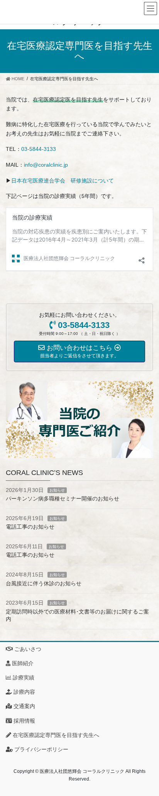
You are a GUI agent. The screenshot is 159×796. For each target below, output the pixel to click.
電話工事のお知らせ (30, 527)
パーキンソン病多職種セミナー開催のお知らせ (62, 498)
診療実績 (22, 677)
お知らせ (57, 490)
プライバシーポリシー (40, 749)
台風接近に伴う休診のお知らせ (43, 583)
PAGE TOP (147, 765)
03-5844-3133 (38, 149)
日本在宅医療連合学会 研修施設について (62, 180)
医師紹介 (22, 663)
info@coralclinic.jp (46, 165)
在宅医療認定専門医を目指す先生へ (55, 735)
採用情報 (23, 721)
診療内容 (23, 692)
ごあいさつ (27, 649)
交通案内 (23, 706)
